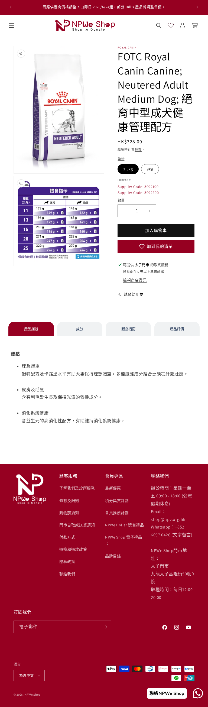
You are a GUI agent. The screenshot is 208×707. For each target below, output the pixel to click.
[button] (11, 25)
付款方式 (67, 537)
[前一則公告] (11, 7)
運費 (138, 149)
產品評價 (177, 329)
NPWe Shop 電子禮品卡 (123, 540)
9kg (150, 169)
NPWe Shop (33, 694)
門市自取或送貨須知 (77, 525)
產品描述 (31, 329)
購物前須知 (69, 512)
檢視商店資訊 (135, 280)
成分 (79, 329)
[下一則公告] (197, 7)
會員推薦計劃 (117, 512)
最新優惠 (113, 488)
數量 (121, 200)
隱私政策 (67, 561)
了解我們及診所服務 (77, 488)
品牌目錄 (113, 556)
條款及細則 (69, 500)
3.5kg (128, 169)
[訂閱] (105, 627)
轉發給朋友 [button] (134, 294)
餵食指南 (128, 329)
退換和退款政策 (73, 549)
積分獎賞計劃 (117, 500)
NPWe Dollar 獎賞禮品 (124, 525)
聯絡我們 (67, 574)
